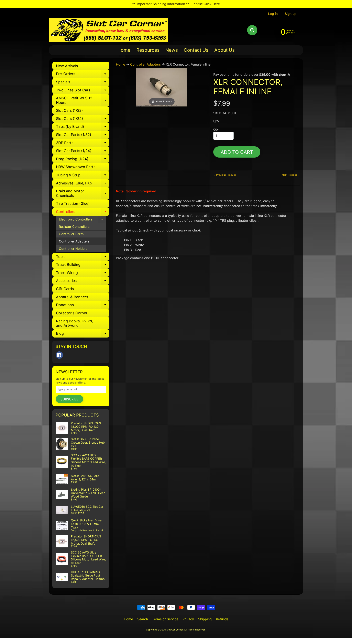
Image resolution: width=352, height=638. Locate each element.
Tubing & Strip (82, 176)
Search (142, 619)
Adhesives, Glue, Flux (82, 184)
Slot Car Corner (174, 629)
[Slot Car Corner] (108, 30)
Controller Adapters (74, 241)
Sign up (290, 13)
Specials (82, 83)
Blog (82, 334)
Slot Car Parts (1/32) (82, 136)
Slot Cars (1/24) (82, 119)
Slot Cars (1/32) (69, 110)
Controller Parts (71, 234)
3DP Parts (82, 144)
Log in (273, 13)
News (171, 50)
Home (123, 50)
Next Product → (291, 174)
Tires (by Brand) (82, 127)
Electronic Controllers (82, 220)
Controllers (82, 212)
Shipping (205, 619)
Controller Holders (73, 249)
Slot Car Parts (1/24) (82, 152)
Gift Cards (65, 289)
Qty (216, 129)
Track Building (82, 265)
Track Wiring (82, 274)
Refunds (222, 619)
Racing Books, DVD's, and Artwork (74, 323)
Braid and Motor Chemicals (82, 193)
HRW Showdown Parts (75, 167)
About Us (224, 50)
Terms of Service (165, 619)
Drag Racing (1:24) (82, 160)
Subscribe (69, 399)
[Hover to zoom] (161, 87)
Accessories (82, 281)
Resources (148, 50)
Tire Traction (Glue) (73, 203)
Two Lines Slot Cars (82, 91)
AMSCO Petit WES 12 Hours (82, 100)
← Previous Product (224, 174)
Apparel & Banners (72, 297)
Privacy (188, 619)
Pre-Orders (82, 75)
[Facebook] (59, 355)
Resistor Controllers (74, 227)
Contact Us (196, 50)
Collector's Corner (71, 313)
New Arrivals (67, 66)
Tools (82, 257)
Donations (82, 306)
